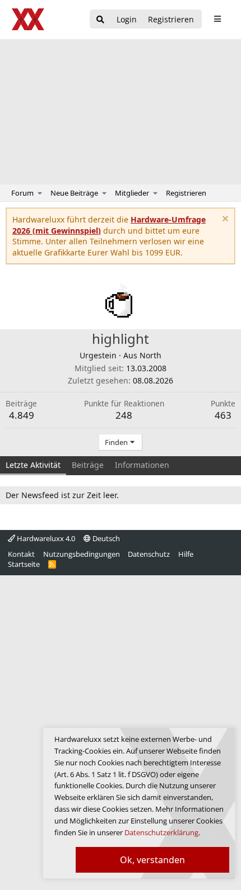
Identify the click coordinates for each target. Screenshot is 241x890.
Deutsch (105, 538)
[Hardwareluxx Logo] (28, 19)
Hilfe (185, 554)
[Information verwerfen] (224, 220)
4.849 (21, 415)
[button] (40, 192)
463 (223, 415)
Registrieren (186, 193)
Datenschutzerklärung (161, 832)
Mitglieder (132, 193)
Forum (22, 193)
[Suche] (100, 20)
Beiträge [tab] (88, 465)
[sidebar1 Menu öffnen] (217, 19)
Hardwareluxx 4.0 (45, 538)
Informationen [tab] (142, 465)
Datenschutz (149, 554)
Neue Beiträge (74, 193)
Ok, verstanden (152, 860)
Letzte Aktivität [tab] (33, 465)
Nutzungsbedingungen (81, 554)
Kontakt (21, 554)
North (150, 355)
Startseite (24, 564)
